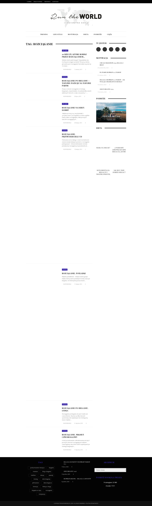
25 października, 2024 (103, 68)
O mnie (29, 1)
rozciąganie (49, 490)
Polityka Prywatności (92, 503)
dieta (85, 34)
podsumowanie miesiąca (37, 468)
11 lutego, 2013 (78, 284)
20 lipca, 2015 (77, 96)
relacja (42, 475)
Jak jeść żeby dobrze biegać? (119, 171)
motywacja (73, 34)
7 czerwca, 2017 (78, 69)
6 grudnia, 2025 (66, 481)
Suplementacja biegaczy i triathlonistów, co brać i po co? (103, 173)
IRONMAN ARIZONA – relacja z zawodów (77, 479)
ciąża (109, 34)
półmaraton (35, 483)
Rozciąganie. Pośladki (74, 273)
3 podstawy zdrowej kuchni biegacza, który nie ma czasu (119, 151)
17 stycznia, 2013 (78, 450)
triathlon (33, 475)
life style (58, 34)
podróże (98, 34)
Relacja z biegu (46, 486)
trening (44, 34)
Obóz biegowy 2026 (111, 116)
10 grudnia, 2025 (111, 119)
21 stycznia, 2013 (78, 423)
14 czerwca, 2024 (102, 84)
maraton (35, 471)
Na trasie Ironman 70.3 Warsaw (110, 72)
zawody (51, 475)
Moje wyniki (38, 1)
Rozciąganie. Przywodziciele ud (72, 135)
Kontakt (56, 1)
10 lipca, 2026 (65, 467)
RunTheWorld (67, 69)
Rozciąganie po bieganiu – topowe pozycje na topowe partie (76, 83)
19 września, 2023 (102, 92)
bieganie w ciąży (36, 490)
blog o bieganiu (46, 471)
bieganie (51, 468)
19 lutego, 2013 (78, 149)
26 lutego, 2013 (78, 123)
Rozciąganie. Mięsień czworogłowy (73, 435)
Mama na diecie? (103, 148)
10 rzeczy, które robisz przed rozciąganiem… (74, 55)
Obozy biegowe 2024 (106, 89)
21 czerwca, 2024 (102, 75)
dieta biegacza (48, 483)
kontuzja (35, 486)
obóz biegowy (46, 479)
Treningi (47, 1)
